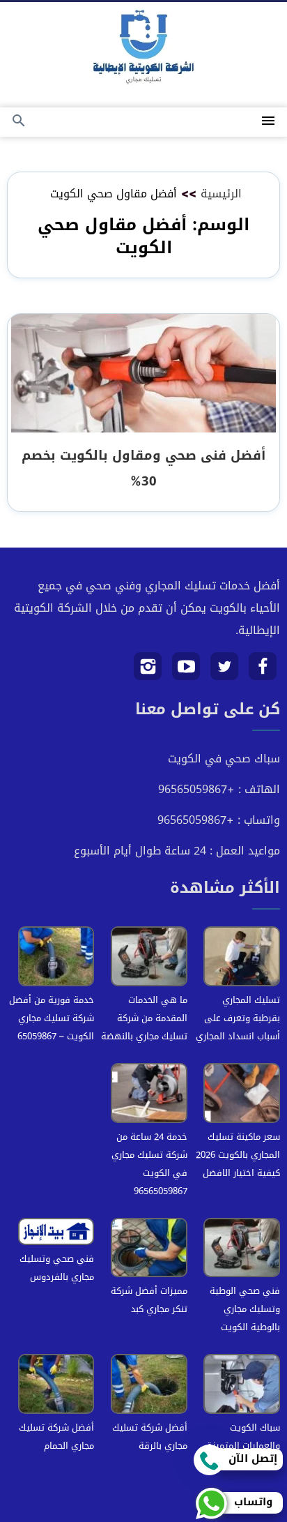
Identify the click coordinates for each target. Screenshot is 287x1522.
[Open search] (18, 121)
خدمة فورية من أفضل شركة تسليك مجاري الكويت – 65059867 (51, 1018)
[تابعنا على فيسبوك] (263, 671)
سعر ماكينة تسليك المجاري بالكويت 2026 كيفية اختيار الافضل (238, 1155)
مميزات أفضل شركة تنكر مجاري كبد (149, 1300)
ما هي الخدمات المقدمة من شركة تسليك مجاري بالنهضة (144, 1018)
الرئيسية (221, 193)
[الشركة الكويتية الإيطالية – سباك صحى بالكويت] (143, 50)
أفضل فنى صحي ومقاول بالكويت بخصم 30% (143, 468)
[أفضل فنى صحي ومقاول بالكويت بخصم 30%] (143, 374)
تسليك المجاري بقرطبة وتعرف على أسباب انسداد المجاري (238, 1018)
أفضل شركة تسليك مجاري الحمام (56, 1436)
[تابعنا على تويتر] (224, 671)
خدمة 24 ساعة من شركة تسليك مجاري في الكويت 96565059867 (149, 1164)
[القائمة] (268, 121)
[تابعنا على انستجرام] (148, 671)
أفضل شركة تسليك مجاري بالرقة (149, 1436)
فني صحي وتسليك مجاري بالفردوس (57, 1268)
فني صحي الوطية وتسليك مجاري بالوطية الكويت (245, 1309)
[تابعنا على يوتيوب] (186, 671)
